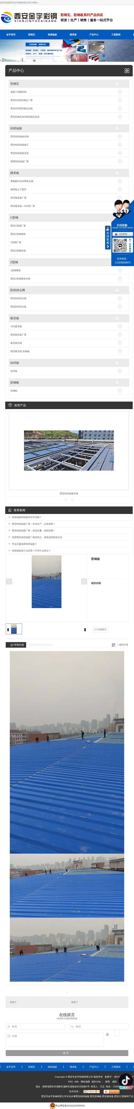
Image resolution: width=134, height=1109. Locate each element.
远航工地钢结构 (18, 92)
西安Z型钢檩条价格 (20, 278)
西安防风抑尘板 (18, 298)
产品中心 (94, 34)
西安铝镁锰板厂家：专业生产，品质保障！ (33, 524)
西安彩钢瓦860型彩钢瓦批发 (25, 116)
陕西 (107, 1081)
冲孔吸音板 (16, 326)
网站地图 (85, 1081)
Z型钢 (14, 262)
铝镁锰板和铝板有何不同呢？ (27, 517)
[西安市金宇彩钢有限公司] (29, 17)
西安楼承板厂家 (18, 197)
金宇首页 (11, 34)
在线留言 (102, 629)
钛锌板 (14, 362)
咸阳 (114, 1081)
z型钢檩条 (15, 270)
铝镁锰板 (52, 34)
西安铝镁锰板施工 (19, 144)
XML (76, 1081)
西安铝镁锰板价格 (19, 136)
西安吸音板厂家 (18, 334)
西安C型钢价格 (18, 250)
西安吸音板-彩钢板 (20, 351)
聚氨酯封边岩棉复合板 (21, 181)
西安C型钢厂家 (18, 225)
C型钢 (14, 217)
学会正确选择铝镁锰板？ (24, 544)
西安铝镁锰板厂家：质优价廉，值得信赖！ (33, 530)
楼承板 (73, 34)
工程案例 (115, 34)
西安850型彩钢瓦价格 (21, 108)
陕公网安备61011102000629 (70, 1105)
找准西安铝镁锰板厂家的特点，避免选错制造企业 (37, 537)
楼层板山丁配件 (18, 189)
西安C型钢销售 (18, 234)
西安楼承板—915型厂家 (22, 206)
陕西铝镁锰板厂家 (19, 161)
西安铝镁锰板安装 (19, 153)
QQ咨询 (123, 234)
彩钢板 (14, 382)
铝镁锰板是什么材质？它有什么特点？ (31, 550)
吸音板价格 (16, 343)
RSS (70, 1081)
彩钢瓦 (31, 34)
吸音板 (14, 318)
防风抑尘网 (17, 290)
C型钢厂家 (15, 242)
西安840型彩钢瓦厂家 (21, 100)
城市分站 (96, 1081)
